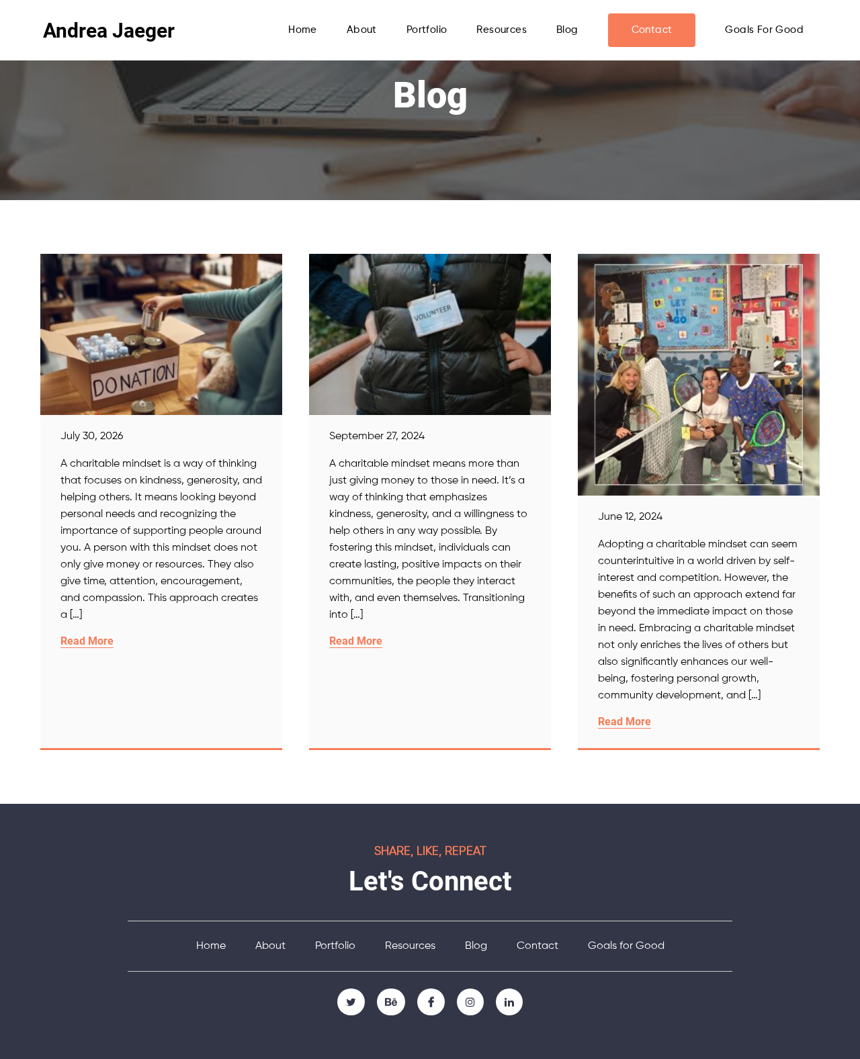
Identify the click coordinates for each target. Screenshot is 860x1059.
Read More (87, 641)
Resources (501, 30)
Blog (567, 30)
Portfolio (426, 30)
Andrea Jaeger (109, 30)
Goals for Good (764, 30)
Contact (652, 30)
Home (302, 30)
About (362, 30)
